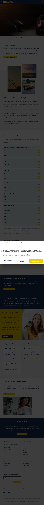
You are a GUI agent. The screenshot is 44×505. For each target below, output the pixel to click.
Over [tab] (36, 242)
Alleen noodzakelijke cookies (8, 261)
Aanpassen (22, 261)
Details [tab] (22, 242)
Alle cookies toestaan (35, 261)
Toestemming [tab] (7, 242)
